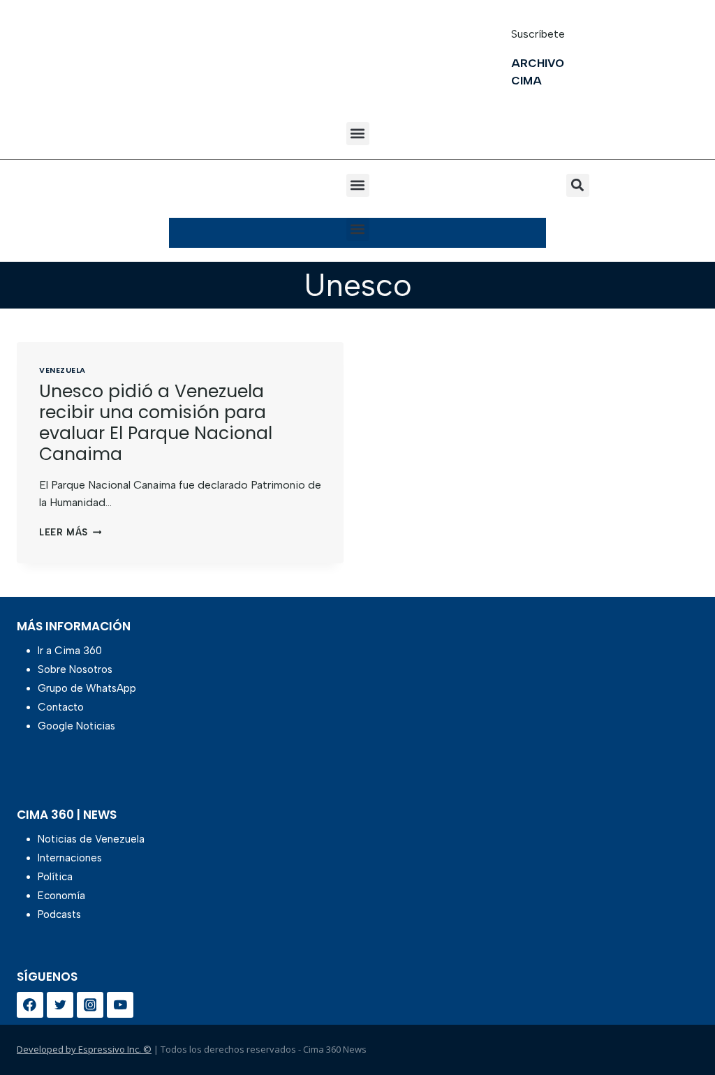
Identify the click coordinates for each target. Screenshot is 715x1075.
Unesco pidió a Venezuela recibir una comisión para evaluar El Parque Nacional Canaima (155, 422)
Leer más (70, 532)
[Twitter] (60, 1005)
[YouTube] (120, 1005)
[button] (357, 133)
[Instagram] (90, 1005)
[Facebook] (30, 1005)
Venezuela (62, 370)
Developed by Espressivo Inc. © (84, 1049)
